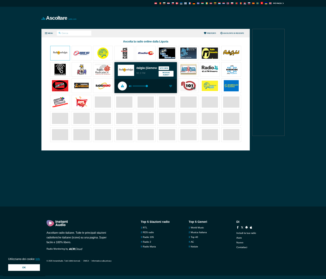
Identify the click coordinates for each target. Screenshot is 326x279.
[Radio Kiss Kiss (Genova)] (231, 70)
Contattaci (241, 247)
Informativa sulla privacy (102, 261)
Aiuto (239, 237)
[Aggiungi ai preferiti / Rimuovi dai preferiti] (171, 86)
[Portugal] (236, 3)
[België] (160, 3)
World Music (197, 227)
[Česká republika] (172, 3)
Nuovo (239, 242)
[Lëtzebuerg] (219, 3)
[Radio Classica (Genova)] (124, 53)
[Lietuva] (215, 3)
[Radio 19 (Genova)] (146, 53)
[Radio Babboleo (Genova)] (103, 53)
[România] (240, 3)
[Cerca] (59, 33)
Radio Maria (149, 246)
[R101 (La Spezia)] (188, 86)
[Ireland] (206, 3)
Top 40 (194, 237)
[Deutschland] (194, 3)
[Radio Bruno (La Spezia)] (103, 86)
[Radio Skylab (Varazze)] (231, 53)
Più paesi (277, 3)
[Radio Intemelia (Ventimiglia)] (210, 53)
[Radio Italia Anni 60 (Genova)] (188, 70)
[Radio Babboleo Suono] (231, 86)
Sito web (164, 68)
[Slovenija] (249, 3)
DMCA (86, 261)
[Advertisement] (201, 17)
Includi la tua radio (246, 233)
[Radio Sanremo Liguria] (60, 102)
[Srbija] (245, 3)
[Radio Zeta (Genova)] (60, 86)
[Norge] (228, 3)
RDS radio (148, 232)
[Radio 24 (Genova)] (210, 70)
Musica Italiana (199, 232)
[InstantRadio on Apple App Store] (251, 227)
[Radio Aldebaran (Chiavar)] (81, 70)
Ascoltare (61, 18)
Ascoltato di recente (233, 33)
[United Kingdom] (270, 3)
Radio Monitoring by (58, 248)
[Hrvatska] (168, 3)
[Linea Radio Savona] (167, 53)
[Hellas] (198, 3)
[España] (253, 3)
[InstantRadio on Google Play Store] (246, 227)
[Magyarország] (202, 3)
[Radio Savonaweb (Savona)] (60, 70)
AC (192, 241)
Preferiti (211, 33)
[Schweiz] (262, 3)
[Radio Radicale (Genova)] (103, 70)
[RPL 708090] (81, 102)
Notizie (194, 246)
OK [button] (24, 267)
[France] (189, 3)
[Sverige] (257, 3)
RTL (145, 227)
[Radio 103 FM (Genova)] (81, 53)
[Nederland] (223, 3)
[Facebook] (237, 227)
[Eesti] (181, 3)
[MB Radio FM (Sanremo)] (188, 53)
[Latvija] (211, 3)
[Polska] (232, 3)
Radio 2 (147, 241)
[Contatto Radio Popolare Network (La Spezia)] (81, 86)
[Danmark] (177, 3)
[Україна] (266, 3)
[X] (242, 227)
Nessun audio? (166, 74)
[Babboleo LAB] (210, 86)
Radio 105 (148, 237)
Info (37, 259)
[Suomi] (185, 3)
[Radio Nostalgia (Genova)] (60, 53)
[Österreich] (156, 3)
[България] (164, 3)
